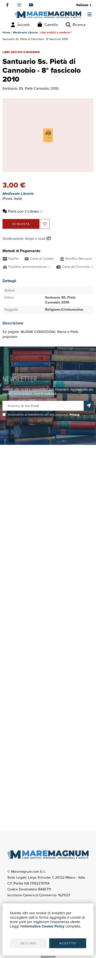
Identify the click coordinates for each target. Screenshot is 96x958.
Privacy (74, 414)
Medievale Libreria (25, 32)
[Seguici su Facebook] (7, 5)
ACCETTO (67, 943)
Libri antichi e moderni (55, 32)
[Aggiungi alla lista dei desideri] (45, 224)
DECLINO (28, 943)
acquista (21, 224)
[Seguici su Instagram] (19, 5)
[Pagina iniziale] (48, 14)
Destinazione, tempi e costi (24, 238)
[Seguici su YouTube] (31, 5)
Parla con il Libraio (23, 211)
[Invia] (89, 406)
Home (6, 32)
